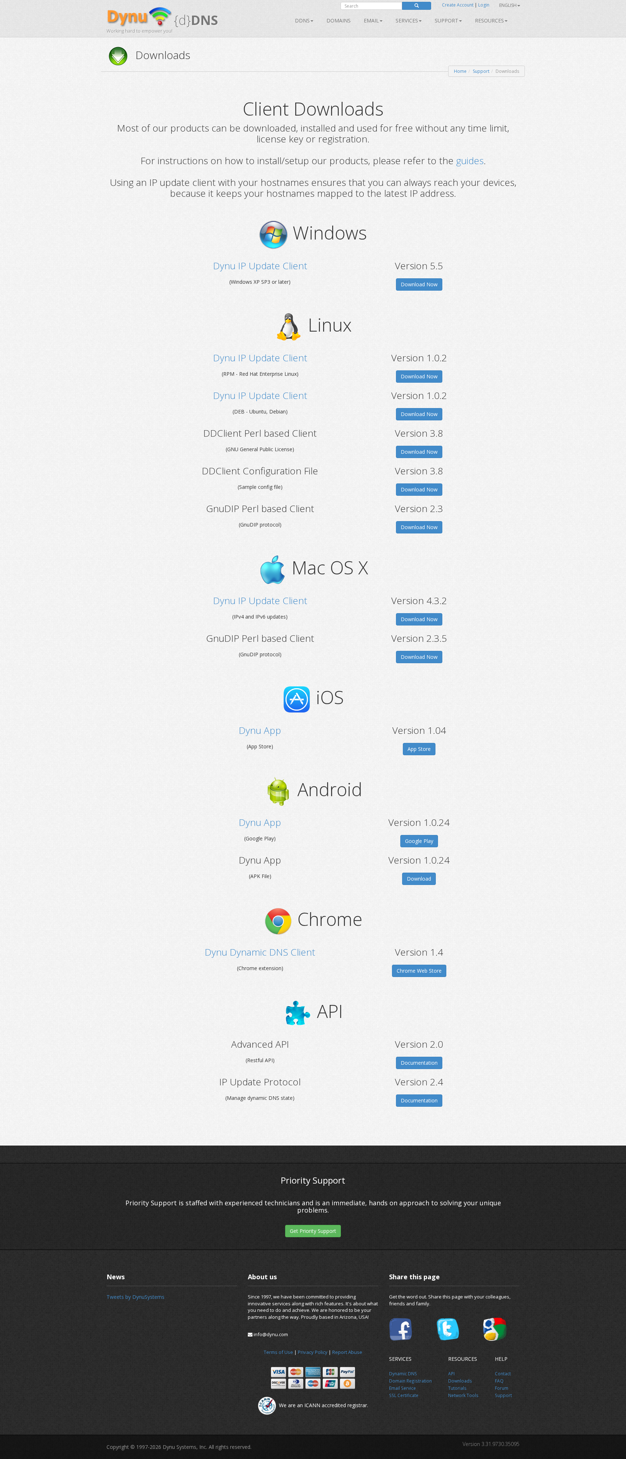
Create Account (457, 5)
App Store (419, 748)
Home (460, 71)
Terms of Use (278, 1352)
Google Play (419, 840)
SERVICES (407, 20)
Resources (489, 20)
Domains (338, 20)
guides (470, 160)
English (508, 5)
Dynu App (260, 730)
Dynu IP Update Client (260, 265)
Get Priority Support (313, 1230)
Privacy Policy (312, 1352)
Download (419, 878)
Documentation (419, 1062)
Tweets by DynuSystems (135, 1296)
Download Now (419, 284)
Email (371, 20)
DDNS (302, 20)
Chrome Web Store (419, 970)
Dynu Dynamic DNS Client (260, 952)
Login (483, 5)
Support (446, 20)
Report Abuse (347, 1352)
